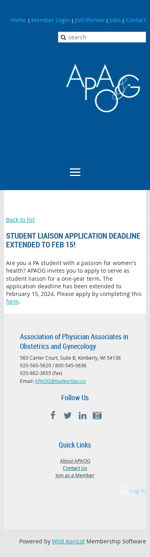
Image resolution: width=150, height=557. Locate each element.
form (12, 301)
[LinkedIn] (82, 415)
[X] (67, 415)
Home (19, 20)
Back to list (20, 219)
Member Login (50, 20)
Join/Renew (90, 20)
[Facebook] (53, 415)
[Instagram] (97, 415)
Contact (136, 20)
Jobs (115, 20)
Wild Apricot (68, 541)
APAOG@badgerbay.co (60, 381)
